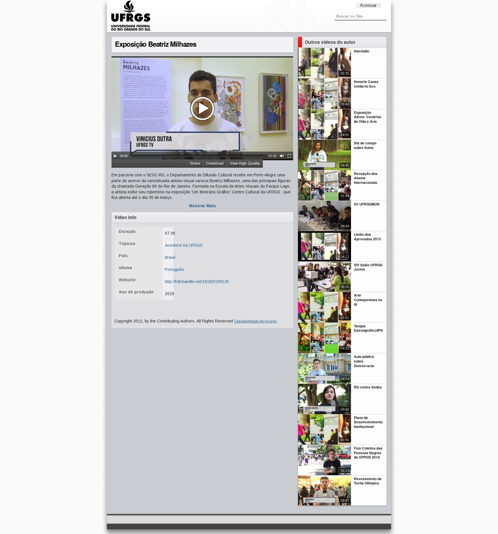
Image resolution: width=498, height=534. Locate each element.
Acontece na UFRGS (184, 245)
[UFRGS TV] (130, 30)
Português (174, 269)
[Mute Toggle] (282, 156)
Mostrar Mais (202, 205)
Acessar (368, 5)
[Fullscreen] (289, 156)
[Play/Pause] (115, 156)
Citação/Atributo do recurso (255, 321)
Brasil (170, 257)
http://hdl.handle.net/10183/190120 (197, 281)
